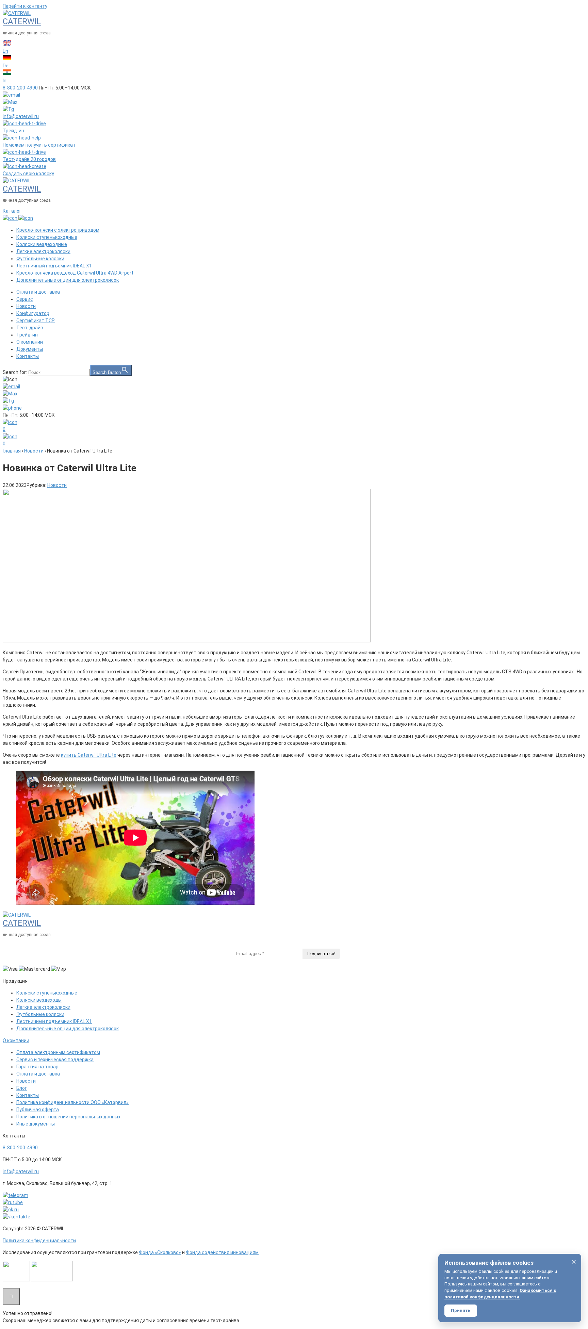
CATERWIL (22, 21)
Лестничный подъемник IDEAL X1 (54, 265)
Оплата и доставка (38, 292)
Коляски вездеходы (39, 1000)
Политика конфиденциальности (39, 1240)
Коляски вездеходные (41, 244)
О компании (29, 342)
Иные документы (35, 1124)
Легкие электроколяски (43, 251)
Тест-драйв (29, 327)
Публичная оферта (37, 1109)
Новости (26, 306)
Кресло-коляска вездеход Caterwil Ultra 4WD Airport (74, 273)
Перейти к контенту (25, 6)
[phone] (12, 408)
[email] (11, 95)
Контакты (27, 356)
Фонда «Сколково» (160, 1252)
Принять (461, 1310)
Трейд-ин (27, 335)
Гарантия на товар (37, 1066)
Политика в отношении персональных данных (68, 1116)
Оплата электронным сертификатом (58, 1052)
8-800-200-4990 (20, 1147)
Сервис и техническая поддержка (55, 1059)
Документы (29, 349)
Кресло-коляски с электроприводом (57, 230)
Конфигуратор (32, 313)
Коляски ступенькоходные (46, 237)
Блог (21, 1088)
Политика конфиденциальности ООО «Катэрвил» (72, 1102)
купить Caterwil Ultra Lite (88, 755)
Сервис (24, 299)
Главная (12, 451)
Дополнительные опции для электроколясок (67, 280)
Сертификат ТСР (35, 320)
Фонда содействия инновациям (222, 1252)
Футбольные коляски (40, 258)
